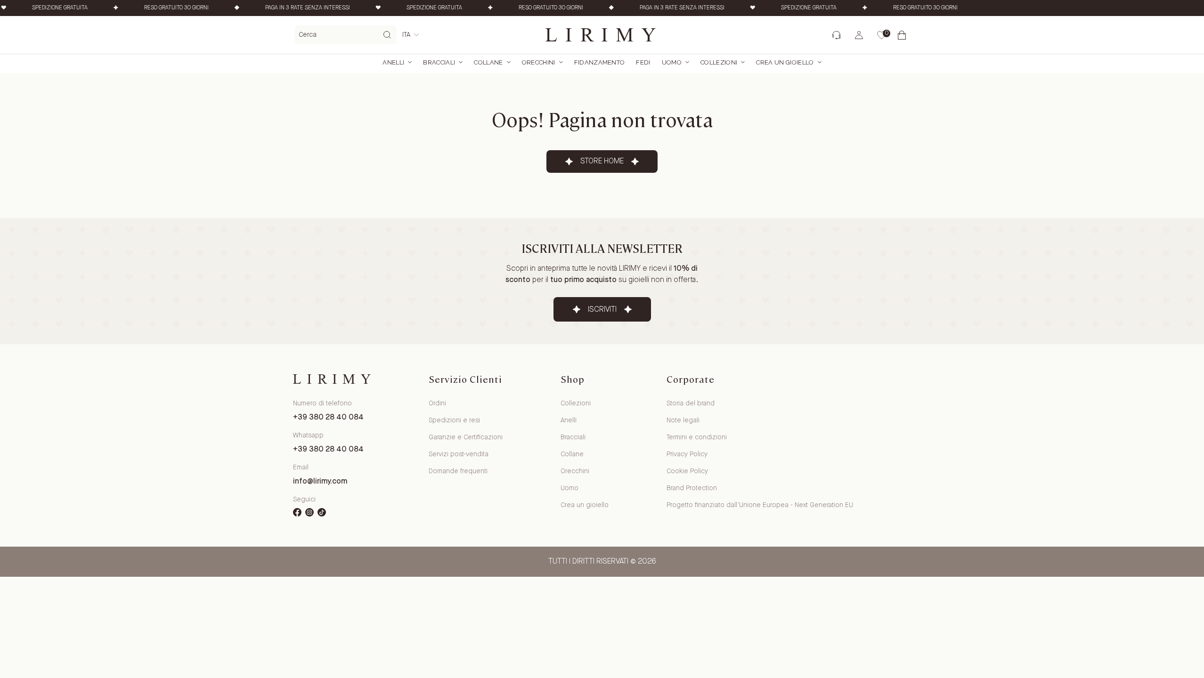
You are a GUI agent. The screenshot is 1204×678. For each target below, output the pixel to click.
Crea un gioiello (585, 505)
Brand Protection (692, 488)
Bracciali (439, 62)
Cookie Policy (687, 471)
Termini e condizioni (697, 437)
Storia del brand (691, 403)
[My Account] (858, 35)
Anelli (393, 62)
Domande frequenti (458, 471)
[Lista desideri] (881, 35)
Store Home (602, 161)
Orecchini (538, 62)
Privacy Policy (687, 454)
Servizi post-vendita (458, 454)
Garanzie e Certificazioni (466, 437)
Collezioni (718, 62)
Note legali (683, 420)
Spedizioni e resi (454, 420)
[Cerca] (387, 34)
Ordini (437, 403)
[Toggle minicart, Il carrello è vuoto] (903, 35)
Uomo (672, 62)
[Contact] (835, 35)
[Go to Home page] (602, 34)
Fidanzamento (599, 62)
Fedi (643, 62)
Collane (488, 62)
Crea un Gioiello (785, 62)
